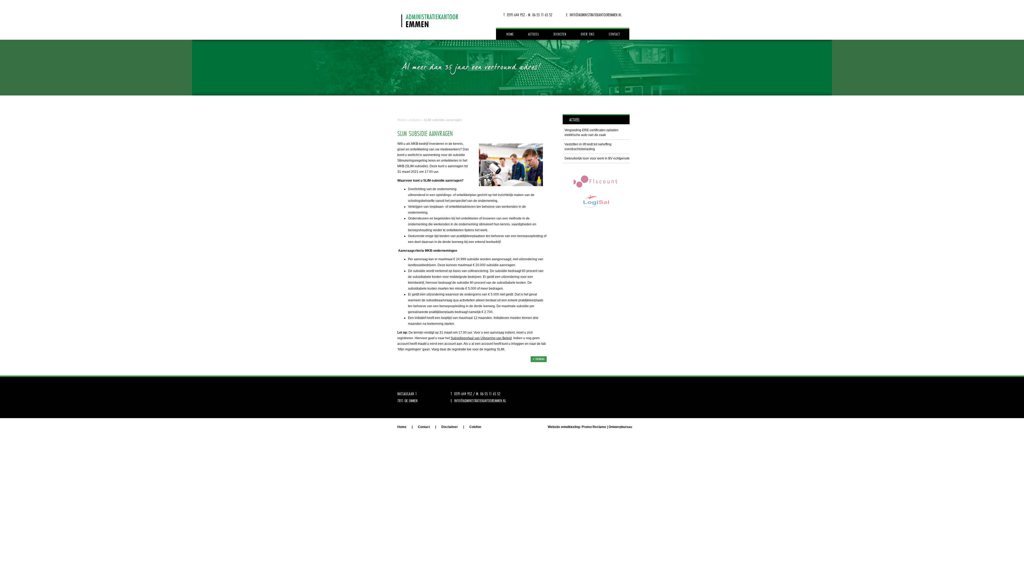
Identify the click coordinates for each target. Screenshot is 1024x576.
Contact (614, 34)
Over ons (587, 34)
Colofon (475, 427)
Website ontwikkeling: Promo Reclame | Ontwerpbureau (590, 427)
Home (510, 34)
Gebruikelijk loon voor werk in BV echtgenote (597, 158)
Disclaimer (449, 427)
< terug (539, 359)
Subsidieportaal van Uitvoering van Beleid (481, 338)
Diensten (560, 34)
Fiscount (596, 181)
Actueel (533, 34)
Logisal (596, 201)
